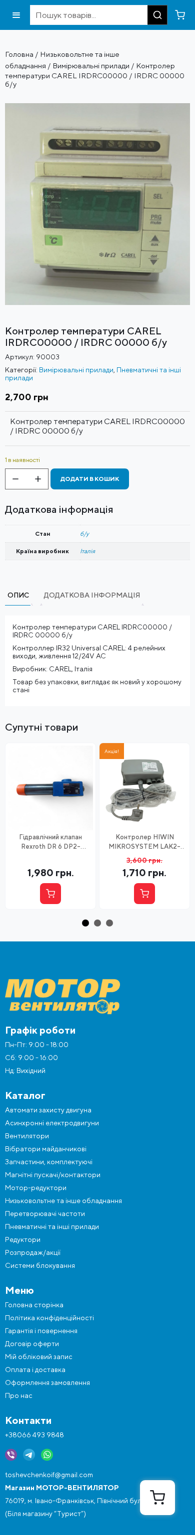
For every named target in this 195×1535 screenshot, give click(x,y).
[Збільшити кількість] (38, 478)
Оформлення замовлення (47, 1382)
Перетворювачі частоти (45, 1214)
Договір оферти (32, 1344)
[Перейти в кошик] (180, 14)
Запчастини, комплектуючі (48, 1162)
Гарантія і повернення (41, 1331)
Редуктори (22, 1239)
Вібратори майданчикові (45, 1149)
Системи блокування (40, 1265)
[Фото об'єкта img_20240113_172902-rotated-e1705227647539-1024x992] (97, 107)
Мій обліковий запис (38, 1357)
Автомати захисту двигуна (48, 1110)
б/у (84, 533)
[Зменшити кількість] (16, 478)
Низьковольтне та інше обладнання (63, 1201)
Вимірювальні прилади (91, 65)
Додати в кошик (89, 478)
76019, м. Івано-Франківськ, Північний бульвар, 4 (84, 1501)
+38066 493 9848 (34, 1435)
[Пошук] (158, 15)
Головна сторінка (34, 1305)
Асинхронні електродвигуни (52, 1123)
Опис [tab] (18, 595)
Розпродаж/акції (32, 1252)
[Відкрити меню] (16, 15)
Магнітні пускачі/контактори (52, 1175)
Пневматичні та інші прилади (52, 1226)
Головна (19, 54)
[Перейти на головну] (97, 996)
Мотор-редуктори (35, 1188)
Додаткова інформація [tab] (92, 595)
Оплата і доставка (35, 1370)
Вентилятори (27, 1136)
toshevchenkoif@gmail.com (49, 1475)
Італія (87, 551)
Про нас (18, 1395)
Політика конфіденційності (49, 1318)
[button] (85, 923)
